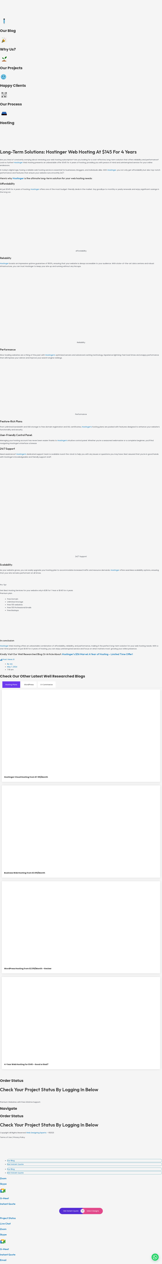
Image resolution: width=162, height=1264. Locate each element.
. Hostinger (114, 570)
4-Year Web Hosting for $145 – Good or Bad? (26, 1064)
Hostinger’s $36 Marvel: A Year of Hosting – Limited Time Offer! (97, 654)
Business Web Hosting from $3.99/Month (24, 872)
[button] (155, 1257)
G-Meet (4, 1198)
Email (3, 1260)
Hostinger (18, 162)
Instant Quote (7, 1203)
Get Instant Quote (15, 1164)
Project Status (8, 1218)
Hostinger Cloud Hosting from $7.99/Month (26, 777)
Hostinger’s (50, 355)
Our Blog (11, 1160)
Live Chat (5, 1223)
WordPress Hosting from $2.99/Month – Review (27, 968)
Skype (3, 1183)
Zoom (3, 1178)
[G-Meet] (3, 1193)
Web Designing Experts (36, 1132)
